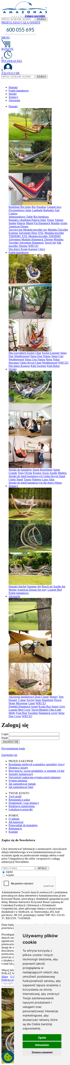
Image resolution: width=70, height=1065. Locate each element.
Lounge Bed (55, 589)
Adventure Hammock (31, 242)
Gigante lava (54, 206)
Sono (38, 700)
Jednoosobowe (17, 216)
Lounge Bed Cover (20, 709)
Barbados (48, 210)
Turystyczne (16, 229)
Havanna (14, 362)
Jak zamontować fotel (21, 787)
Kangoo (33, 249)
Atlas (51, 479)
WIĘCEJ (33, 245)
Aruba (63, 223)
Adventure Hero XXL (31, 232)
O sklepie (14, 818)
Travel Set (50, 242)
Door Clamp (42, 696)
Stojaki (13, 93)
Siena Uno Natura (35, 359)
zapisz (9, 871)
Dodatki (13, 706)
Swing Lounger (51, 352)
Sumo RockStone (43, 469)
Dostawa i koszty (18, 767)
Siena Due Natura (40, 356)
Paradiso (41, 206)
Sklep (4, 976)
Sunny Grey (58, 706)
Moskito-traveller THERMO (44, 236)
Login (4, 734)
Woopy (54, 696)
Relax (49, 359)
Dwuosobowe (17, 210)
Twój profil (15, 796)
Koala (24, 249)
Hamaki (13, 87)
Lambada (37, 210)
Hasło (4, 737)
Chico (41, 249)
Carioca (13, 213)
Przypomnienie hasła (13, 748)
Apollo (53, 472)
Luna (45, 479)
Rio (34, 206)
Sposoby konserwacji (21, 774)
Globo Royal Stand (54, 476)
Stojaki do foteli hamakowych (26, 476)
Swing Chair (34, 352)
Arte (57, 210)
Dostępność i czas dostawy (24, 802)
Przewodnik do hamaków (23, 825)
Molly (12, 713)
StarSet (22, 586)
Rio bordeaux (41, 216)
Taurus (27, 479)
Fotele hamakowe (19, 90)
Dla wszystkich (18, 352)
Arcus (45, 472)
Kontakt (13, 831)
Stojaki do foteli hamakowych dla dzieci (32, 482)
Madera (62, 472)
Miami (29, 223)
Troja (21, 472)
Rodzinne (14, 206)
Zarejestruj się (9, 754)
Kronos (37, 472)
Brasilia (55, 223)
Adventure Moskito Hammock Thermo (31, 239)
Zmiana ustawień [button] (42, 1052)
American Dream (18, 226)
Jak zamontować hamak (22, 783)
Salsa (28, 210)
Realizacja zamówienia (22, 806)
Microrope (22, 703)
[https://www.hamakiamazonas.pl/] (24, 16)
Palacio (21, 223)
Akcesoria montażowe (22, 696)
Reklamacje (15, 828)
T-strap (22, 700)
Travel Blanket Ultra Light (46, 709)
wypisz (10, 875)
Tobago (59, 219)
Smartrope (47, 700)
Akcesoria (14, 100)
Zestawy (13, 97)
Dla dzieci (15, 249)
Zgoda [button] (42, 1037)
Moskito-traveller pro (35, 229)
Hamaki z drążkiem (20, 219)
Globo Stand (16, 479)
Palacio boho (38, 219)
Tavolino (33, 713)
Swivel (30, 700)
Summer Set (34, 586)
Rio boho (25, 206)
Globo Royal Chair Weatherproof (38, 362)
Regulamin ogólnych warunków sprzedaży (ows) (36, 764)
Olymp (28, 472)
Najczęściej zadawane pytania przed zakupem (34, 777)
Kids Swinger (38, 365)
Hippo (58, 482)
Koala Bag (45, 706)
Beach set (47, 586)
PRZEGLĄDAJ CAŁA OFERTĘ (20, 22)
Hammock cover (48, 713)
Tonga (50, 219)
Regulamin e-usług (19, 799)
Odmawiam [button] (42, 1044)
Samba (12, 223)
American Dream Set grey (32, 589)
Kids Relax (53, 365)
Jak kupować (16, 822)
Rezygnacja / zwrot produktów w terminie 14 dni (36, 770)
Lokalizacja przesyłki (21, 809)
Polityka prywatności (13, 979)
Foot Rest (21, 713)
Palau (56, 359)
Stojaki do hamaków (21, 469)
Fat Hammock (42, 223)
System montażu (18, 780)
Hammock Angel (28, 706)
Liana (31, 703)
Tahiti (29, 216)
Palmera (36, 479)
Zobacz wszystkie (35, 15)
